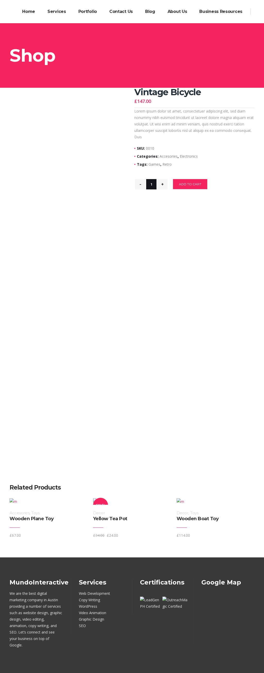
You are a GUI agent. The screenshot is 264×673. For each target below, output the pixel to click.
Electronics (189, 156)
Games (154, 164)
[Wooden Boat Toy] (253, 535)
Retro (167, 164)
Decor (99, 512)
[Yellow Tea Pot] (169, 535)
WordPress (88, 606)
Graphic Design (91, 619)
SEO (82, 625)
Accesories (169, 156)
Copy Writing (89, 599)
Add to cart (190, 184)
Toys (35, 512)
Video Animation (92, 612)
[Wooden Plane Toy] (86, 535)
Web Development (94, 593)
